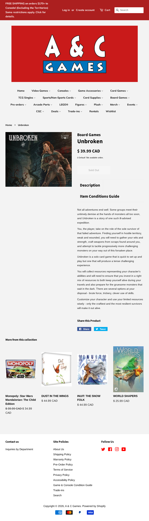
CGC (39, 111)
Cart (107, 10)
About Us (58, 449)
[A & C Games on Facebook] (110, 449)
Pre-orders (18, 104)
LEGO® (63, 104)
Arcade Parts (42, 104)
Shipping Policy (62, 454)
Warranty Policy (62, 459)
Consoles (63, 90)
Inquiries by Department (19, 449)
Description (90, 185)
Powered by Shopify (94, 506)
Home (21, 90)
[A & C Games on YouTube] (124, 449)
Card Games (118, 90)
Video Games (40, 90)
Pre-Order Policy (63, 464)
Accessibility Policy (64, 480)
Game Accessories (89, 90)
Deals (55, 111)
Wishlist (111, 111)
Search (57, 495)
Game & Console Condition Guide (72, 485)
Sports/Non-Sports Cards (58, 97)
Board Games (119, 97)
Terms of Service (63, 469)
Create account (85, 10)
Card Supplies (92, 97)
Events (131, 104)
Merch (114, 104)
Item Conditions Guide (99, 196)
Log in (66, 10)
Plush (97, 104)
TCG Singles (26, 97)
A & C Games (73, 506)
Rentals (94, 111)
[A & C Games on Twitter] (103, 449)
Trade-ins (74, 111)
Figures (80, 104)
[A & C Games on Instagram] (117, 449)
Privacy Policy (61, 474)
